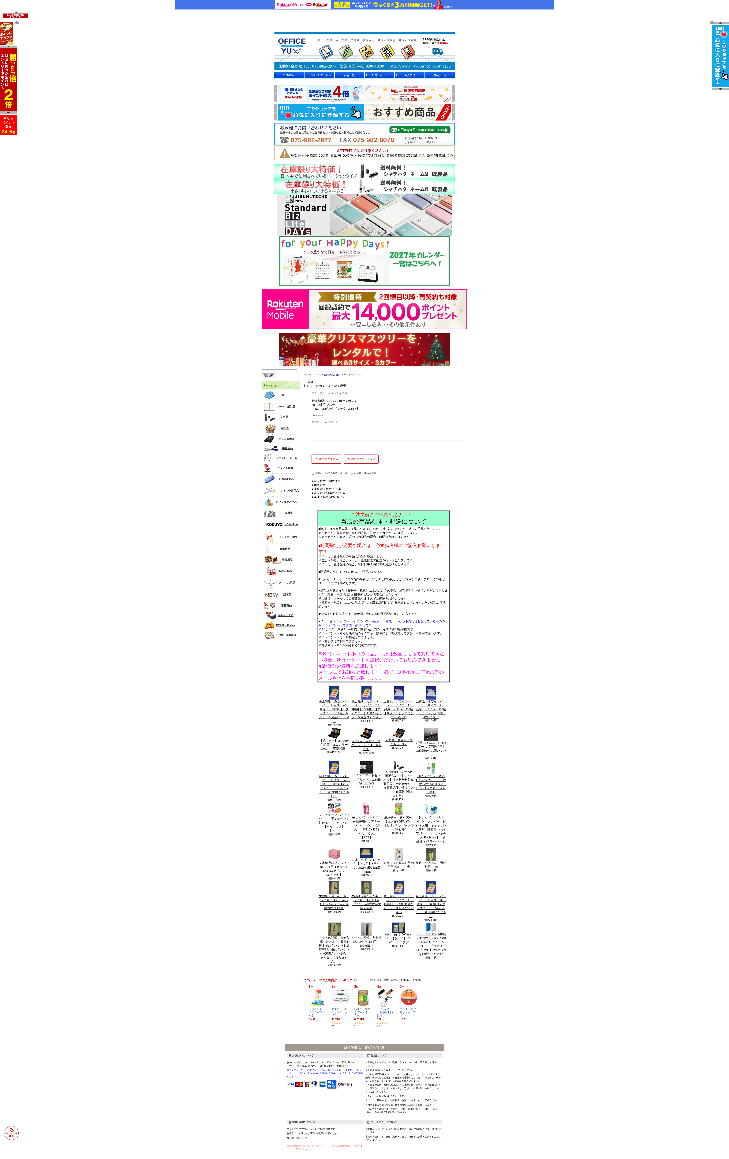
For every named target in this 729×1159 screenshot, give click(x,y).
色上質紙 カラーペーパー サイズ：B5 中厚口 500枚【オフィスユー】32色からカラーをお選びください (366, 709)
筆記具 (285, 428)
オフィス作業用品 (288, 490)
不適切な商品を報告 (365, 473)
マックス (356, 375)
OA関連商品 (286, 479)
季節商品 (286, 605)
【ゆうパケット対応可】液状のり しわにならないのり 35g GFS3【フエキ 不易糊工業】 (431, 784)
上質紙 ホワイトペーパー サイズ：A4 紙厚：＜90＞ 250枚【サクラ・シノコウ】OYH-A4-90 (398, 709)
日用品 (289, 512)
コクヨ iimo (291, 524)
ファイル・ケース (286, 457)
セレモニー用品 (288, 536)
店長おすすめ (285, 615)
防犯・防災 (286, 570)
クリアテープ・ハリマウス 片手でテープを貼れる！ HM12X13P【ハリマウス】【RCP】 (334, 822)
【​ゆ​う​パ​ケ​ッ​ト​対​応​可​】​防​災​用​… (385, 1012)
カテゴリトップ (312, 375)
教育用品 (287, 559)
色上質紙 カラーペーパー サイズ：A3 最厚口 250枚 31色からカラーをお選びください (398, 904)
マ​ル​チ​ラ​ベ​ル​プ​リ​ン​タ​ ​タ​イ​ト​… (339, 1012)
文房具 (284, 416)
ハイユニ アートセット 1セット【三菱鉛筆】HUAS (366, 779)
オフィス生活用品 (286, 501)
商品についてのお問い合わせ (331, 473)
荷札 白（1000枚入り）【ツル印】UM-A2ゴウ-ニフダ (398, 938)
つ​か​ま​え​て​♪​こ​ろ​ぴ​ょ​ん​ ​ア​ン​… (408, 1012)
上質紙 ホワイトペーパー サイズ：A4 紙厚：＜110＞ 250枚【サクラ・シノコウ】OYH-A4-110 (431, 709)
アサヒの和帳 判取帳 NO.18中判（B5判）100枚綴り (368, 941)
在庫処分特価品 (285, 625)
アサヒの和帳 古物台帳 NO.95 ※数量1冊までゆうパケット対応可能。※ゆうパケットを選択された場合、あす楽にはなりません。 (334, 949)
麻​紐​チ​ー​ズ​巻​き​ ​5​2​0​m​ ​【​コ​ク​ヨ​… (362, 1012)
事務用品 (287, 448)
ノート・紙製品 (286, 406)
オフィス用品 (287, 582)
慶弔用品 (285, 548)
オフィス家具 (285, 468)
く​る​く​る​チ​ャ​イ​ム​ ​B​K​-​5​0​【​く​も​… (317, 1012)
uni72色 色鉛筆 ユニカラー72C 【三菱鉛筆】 (366, 745)
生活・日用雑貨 (287, 634)
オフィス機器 (286, 438)
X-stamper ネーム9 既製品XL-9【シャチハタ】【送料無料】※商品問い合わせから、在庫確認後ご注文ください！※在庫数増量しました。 (399, 783)
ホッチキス (342, 375)
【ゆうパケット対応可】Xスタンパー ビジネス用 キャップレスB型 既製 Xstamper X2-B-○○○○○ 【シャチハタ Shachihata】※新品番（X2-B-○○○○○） (432, 829)
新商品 (287, 594)
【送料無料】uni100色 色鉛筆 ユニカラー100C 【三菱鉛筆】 (335, 744)
